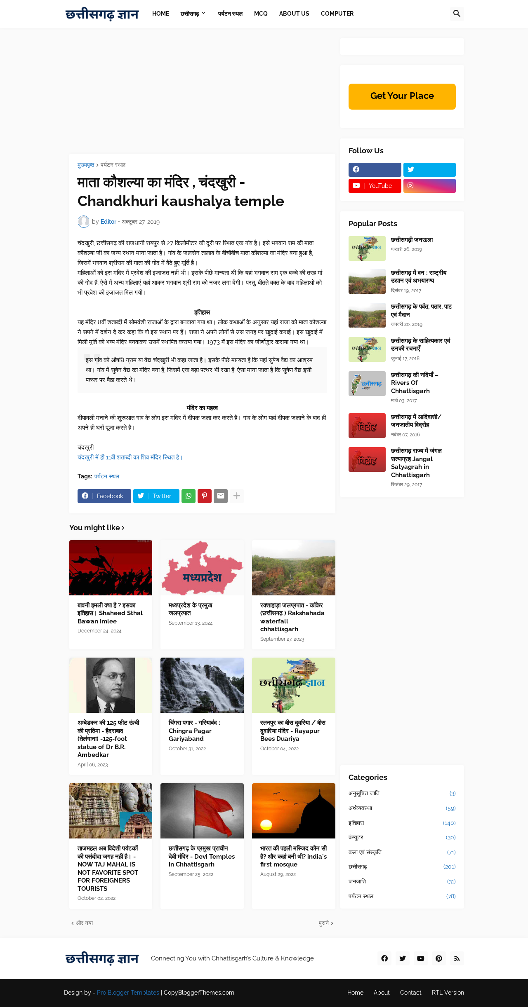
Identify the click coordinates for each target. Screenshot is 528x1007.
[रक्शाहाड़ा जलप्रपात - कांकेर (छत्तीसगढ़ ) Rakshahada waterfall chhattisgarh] (293, 567)
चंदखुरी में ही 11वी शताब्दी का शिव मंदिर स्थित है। (130, 457)
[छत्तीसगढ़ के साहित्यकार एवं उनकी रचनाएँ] (367, 349)
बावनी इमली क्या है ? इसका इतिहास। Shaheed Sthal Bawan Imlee (110, 613)
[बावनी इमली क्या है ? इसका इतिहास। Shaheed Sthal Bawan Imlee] (111, 567)
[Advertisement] (202, 96)
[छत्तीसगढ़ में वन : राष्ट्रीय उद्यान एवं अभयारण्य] (367, 281)
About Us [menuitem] (294, 13)
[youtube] (421, 958)
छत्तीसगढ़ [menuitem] (190, 13)
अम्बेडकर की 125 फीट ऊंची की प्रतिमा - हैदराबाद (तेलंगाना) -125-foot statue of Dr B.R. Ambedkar (108, 739)
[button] (457, 14)
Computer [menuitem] (337, 13)
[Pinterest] (205, 496)
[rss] (457, 958)
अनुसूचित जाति (402, 793)
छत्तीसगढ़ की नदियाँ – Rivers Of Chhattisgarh (414, 383)
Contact (411, 992)
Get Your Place (402, 95)
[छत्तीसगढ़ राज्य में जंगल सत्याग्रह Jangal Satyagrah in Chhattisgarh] (367, 459)
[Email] (221, 496)
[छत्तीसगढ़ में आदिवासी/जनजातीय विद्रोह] (367, 425)
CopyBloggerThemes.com (199, 992)
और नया (84, 923)
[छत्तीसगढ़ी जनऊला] (367, 248)
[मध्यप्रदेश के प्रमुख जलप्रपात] (202, 567)
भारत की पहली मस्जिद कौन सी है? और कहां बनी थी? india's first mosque (293, 856)
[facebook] (375, 170)
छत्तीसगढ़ (402, 866)
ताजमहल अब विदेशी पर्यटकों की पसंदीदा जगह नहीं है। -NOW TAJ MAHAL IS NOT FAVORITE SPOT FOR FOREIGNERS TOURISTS (108, 868)
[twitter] (429, 170)
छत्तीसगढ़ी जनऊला (412, 240)
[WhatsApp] (189, 496)
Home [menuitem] (160, 13)
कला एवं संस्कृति (402, 852)
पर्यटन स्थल (113, 165)
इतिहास (402, 823)
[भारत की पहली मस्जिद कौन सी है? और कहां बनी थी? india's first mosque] (293, 810)
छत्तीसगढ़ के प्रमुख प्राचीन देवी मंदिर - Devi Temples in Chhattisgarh (202, 856)
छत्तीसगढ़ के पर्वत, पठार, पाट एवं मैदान (421, 310)
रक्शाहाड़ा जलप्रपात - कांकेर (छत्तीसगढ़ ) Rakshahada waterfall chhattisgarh (292, 617)
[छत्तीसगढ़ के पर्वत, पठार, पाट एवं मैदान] (367, 315)
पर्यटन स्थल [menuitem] (230, 13)
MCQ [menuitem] (261, 13)
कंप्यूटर (402, 837)
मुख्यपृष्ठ (86, 165)
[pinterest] (439, 958)
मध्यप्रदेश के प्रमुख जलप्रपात (190, 609)
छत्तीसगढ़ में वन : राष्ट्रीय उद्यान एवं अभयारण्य (418, 277)
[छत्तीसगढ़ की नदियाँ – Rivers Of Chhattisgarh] (367, 383)
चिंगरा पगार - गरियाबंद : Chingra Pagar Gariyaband (194, 730)
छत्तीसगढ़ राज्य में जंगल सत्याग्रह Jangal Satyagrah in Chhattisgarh (416, 463)
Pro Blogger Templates (128, 992)
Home (355, 992)
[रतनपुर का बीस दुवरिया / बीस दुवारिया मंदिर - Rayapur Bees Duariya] (293, 685)
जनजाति (402, 881)
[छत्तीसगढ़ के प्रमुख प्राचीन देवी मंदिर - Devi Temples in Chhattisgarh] (202, 810)
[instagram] (429, 186)
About (382, 992)
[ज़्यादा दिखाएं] (237, 496)
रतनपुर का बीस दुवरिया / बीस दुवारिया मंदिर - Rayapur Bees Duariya (292, 730)
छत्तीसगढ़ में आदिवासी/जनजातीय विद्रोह (416, 421)
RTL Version (448, 992)
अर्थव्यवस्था (402, 808)
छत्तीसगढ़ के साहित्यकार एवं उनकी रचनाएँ (420, 345)
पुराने (324, 923)
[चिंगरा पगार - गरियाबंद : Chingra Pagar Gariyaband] (202, 685)
